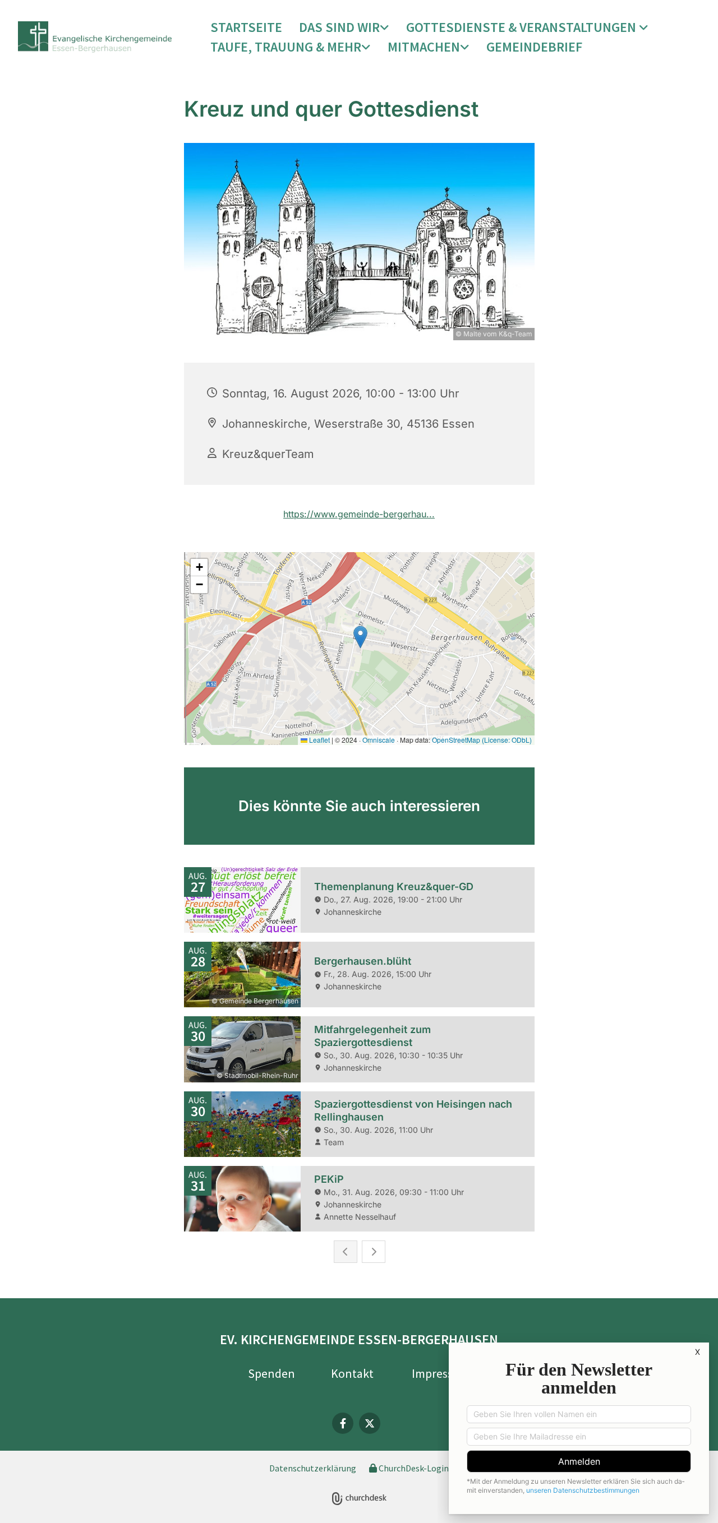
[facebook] (342, 1423)
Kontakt (352, 1373)
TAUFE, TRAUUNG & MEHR (285, 46)
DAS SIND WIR (339, 27)
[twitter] (369, 1423)
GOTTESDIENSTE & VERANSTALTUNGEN (522, 27)
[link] (344, 28)
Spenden (271, 1373)
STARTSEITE (246, 27)
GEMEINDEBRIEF (534, 46)
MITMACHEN (424, 46)
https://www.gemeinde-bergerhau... (359, 514)
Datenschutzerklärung (312, 1468)
